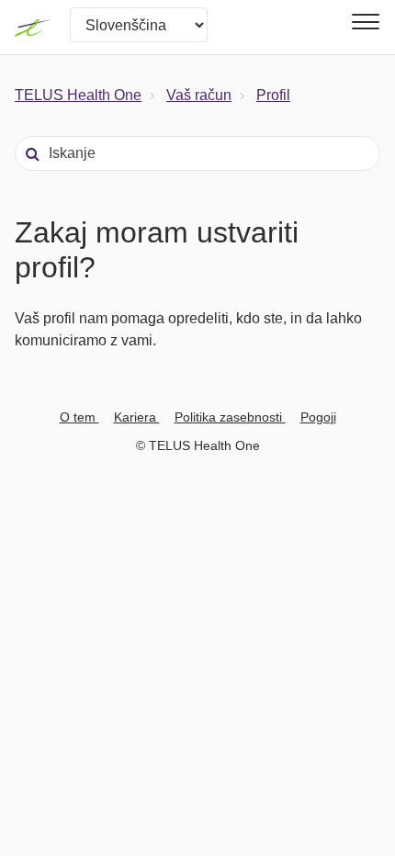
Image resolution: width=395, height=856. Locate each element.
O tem (79, 417)
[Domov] (33, 27)
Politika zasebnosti (230, 417)
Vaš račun (198, 95)
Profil (273, 95)
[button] (362, 21)
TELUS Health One (78, 95)
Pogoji (318, 417)
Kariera (137, 417)
